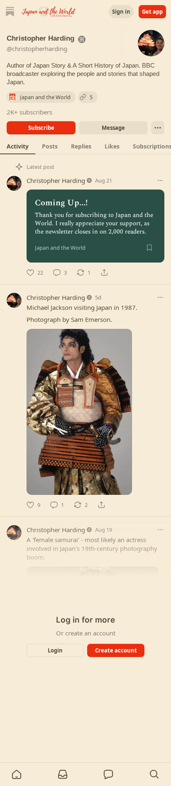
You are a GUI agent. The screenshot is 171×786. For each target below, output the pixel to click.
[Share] (104, 272)
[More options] (160, 180)
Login (55, 650)
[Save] (149, 247)
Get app (152, 11)
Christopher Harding (56, 180)
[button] (16, 774)
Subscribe (41, 127)
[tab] (17, 146)
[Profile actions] (157, 127)
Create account (116, 650)
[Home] (10, 12)
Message (113, 127)
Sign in (121, 11)
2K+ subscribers (29, 112)
